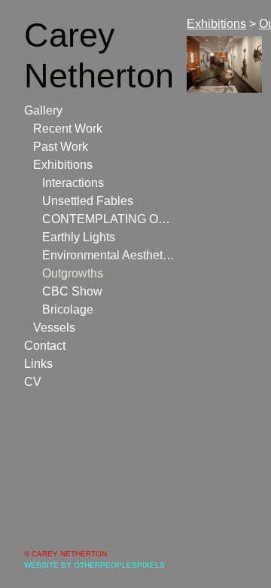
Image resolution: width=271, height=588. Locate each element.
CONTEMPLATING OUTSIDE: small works (108, 219)
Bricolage (67, 309)
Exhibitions (63, 164)
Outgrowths (72, 273)
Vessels (54, 327)
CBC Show (72, 291)
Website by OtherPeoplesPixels (94, 565)
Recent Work (67, 128)
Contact (44, 345)
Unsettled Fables (87, 200)
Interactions (73, 182)
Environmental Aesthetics (108, 255)
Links (38, 363)
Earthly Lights (78, 237)
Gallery (43, 110)
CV (32, 381)
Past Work (60, 146)
